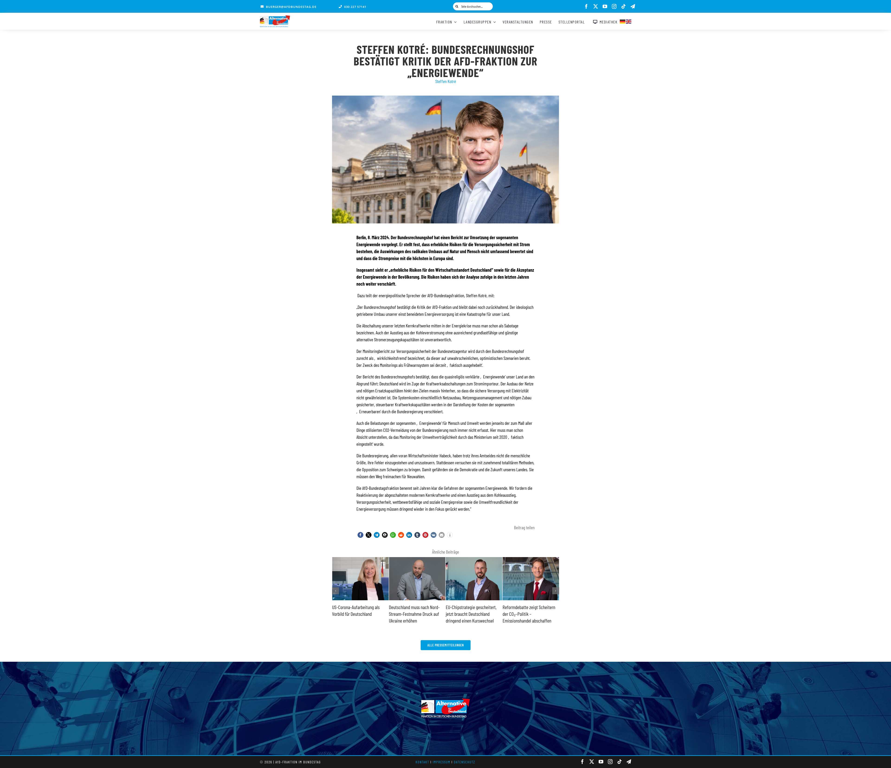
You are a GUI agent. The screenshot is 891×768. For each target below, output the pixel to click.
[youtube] (605, 6)
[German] (623, 21)
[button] (360, 535)
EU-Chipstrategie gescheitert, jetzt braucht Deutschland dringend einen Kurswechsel (414, 613)
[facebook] (586, 6)
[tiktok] (623, 6)
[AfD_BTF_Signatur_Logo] (275, 17)
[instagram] (614, 6)
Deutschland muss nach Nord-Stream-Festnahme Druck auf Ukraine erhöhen (357, 613)
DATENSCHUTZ (464, 762)
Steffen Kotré (445, 81)
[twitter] (595, 6)
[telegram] (632, 6)
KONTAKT (422, 762)
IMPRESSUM (441, 762)
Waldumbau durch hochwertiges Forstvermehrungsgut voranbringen (530, 613)
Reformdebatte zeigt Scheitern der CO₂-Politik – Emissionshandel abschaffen (472, 613)
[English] (629, 21)
